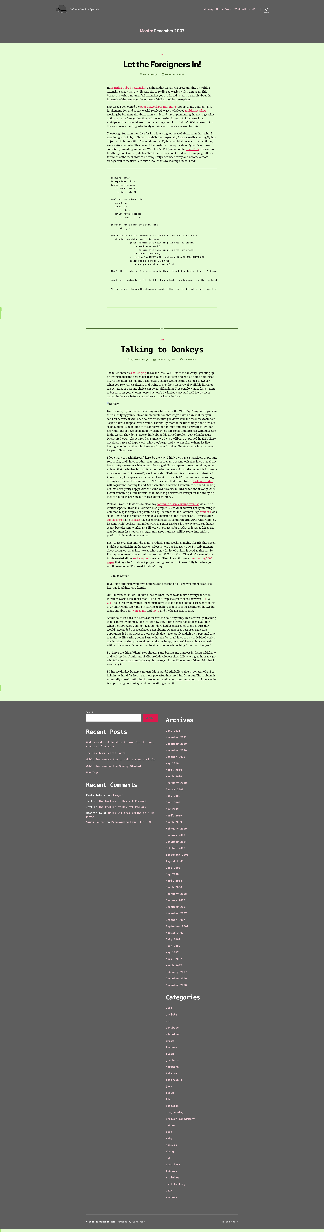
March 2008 (174, 887)
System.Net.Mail (203, 481)
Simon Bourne (95, 822)
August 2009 (175, 789)
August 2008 (175, 861)
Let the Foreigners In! (162, 64)
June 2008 (173, 867)
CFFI (110, 603)
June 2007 (173, 946)
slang (170, 1151)
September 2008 (177, 854)
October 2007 (175, 919)
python (170, 1125)
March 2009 (174, 822)
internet (172, 1073)
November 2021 (176, 737)
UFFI (205, 599)
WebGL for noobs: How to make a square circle (121, 759)
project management (180, 1118)
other (189, 149)
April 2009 (174, 815)
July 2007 (173, 939)
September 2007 (177, 926)
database (172, 1027)
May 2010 (172, 763)
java (169, 1086)
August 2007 (175, 932)
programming (175, 1112)
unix (169, 1190)
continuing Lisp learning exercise (178, 504)
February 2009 (176, 828)
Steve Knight (152, 74)
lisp (162, 54)
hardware (172, 1066)
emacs (170, 1040)
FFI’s (196, 149)
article (171, 1014)
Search (89, 712)
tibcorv (171, 1171)
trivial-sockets (116, 520)
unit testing (175, 1184)
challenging (138, 373)
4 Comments (190, 359)
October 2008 (175, 848)
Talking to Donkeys (162, 349)
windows (171, 1197)
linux (170, 1092)
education (173, 1034)
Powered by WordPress (131, 1221)
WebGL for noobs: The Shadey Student (113, 766)
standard (205, 512)
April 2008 (174, 880)
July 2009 (173, 795)
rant (169, 1132)
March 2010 (174, 776)
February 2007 (176, 972)
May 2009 (172, 809)
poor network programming (158, 107)
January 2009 (175, 835)
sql (168, 1158)
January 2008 (175, 900)
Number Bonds (223, 9)
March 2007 (174, 965)
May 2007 (172, 952)
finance (171, 1047)
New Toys (92, 772)
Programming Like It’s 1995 (131, 822)
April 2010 (174, 769)
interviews (174, 1079)
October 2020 (175, 756)
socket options (142, 558)
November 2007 (176, 913)
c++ (168, 1021)
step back (173, 1164)
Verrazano (139, 611)
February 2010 (176, 782)
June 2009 (173, 802)
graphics (172, 1060)
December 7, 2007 (167, 359)
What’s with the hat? (245, 9)
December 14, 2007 (174, 74)
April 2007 (174, 959)
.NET (169, 1008)
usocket (135, 520)
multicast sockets (195, 110)
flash (170, 1053)
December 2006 (176, 978)
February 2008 (176, 893)
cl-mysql (208, 9)
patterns (172, 1105)
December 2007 (176, 906)
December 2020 (176, 743)
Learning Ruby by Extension (128, 88)
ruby (169, 1138)
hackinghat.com (105, 1221)
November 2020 (176, 750)
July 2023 (173, 730)
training (172, 1177)
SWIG (155, 611)
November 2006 (176, 985)
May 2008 (172, 874)
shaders (171, 1145)
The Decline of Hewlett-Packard (122, 801)
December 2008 (176, 841)
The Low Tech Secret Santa (106, 753)
